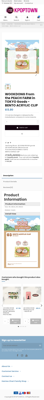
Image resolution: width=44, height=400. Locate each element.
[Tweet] (8, 143)
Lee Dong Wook (11, 146)
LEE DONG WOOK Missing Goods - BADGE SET (28, 309)
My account (18, 3)
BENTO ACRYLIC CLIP (12, 152)
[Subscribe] (40, 345)
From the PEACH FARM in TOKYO (16, 150)
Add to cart (23, 128)
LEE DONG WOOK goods (26, 146)
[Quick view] (13, 306)
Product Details (10, 181)
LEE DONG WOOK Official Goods (16, 148)
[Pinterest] (10, 143)
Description (8, 175)
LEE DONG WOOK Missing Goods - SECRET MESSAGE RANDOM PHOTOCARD (9, 311)
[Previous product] (41, 24)
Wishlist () (8, 3)
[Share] (5, 143)
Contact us (29, 3)
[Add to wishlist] (22, 134)
